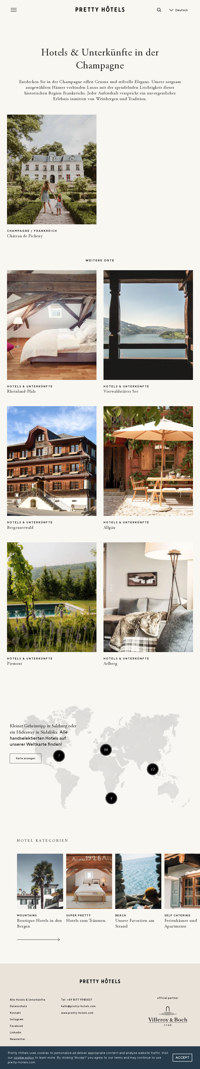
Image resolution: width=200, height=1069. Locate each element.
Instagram (16, 1019)
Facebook (16, 1026)
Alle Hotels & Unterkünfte (28, 999)
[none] (182, 10)
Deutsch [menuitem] (181, 10)
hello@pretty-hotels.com (78, 1006)
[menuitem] (182, 10)
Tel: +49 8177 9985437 (76, 999)
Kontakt (15, 1013)
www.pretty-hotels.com (77, 1013)
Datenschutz (18, 1006)
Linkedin (15, 1032)
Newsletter (17, 1039)
